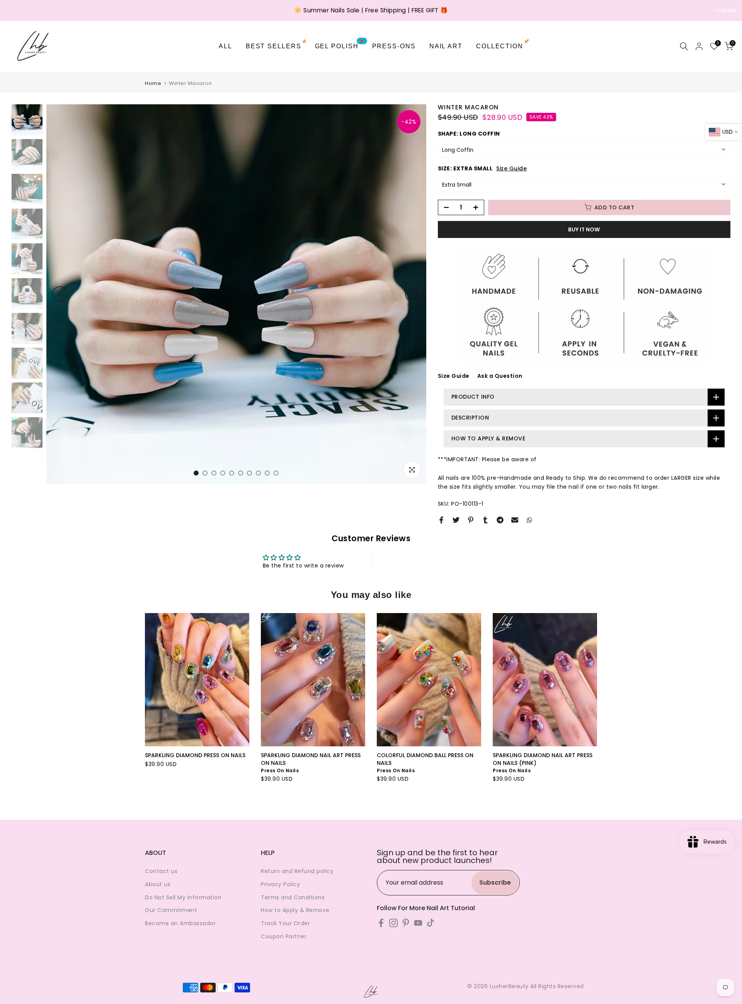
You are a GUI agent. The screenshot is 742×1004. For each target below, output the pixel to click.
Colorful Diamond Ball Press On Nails (425, 759)
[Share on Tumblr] (485, 519)
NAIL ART (446, 46)
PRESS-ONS (394, 46)
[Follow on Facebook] (381, 923)
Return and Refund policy (297, 871)
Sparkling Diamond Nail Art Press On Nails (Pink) (542, 759)
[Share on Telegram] (500, 519)
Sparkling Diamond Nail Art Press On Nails (311, 759)
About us (157, 884)
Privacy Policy (280, 884)
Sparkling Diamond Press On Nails (195, 755)
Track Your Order (285, 923)
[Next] (412, 294)
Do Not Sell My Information (183, 897)
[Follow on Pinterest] (406, 923)
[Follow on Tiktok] (430, 923)
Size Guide (511, 168)
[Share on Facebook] (441, 519)
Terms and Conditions (293, 897)
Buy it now (584, 229)
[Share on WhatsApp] (529, 519)
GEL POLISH (340, 45)
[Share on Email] (514, 519)
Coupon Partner (283, 936)
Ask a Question (499, 376)
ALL (225, 46)
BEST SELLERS (276, 45)
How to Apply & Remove (295, 910)
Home (153, 83)
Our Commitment (171, 910)
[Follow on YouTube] (418, 923)
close (17, 10)
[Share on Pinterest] (470, 519)
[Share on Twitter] (456, 519)
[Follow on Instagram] (393, 923)
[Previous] (60, 294)
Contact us (161, 871)
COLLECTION (502, 45)
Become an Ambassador (180, 923)
